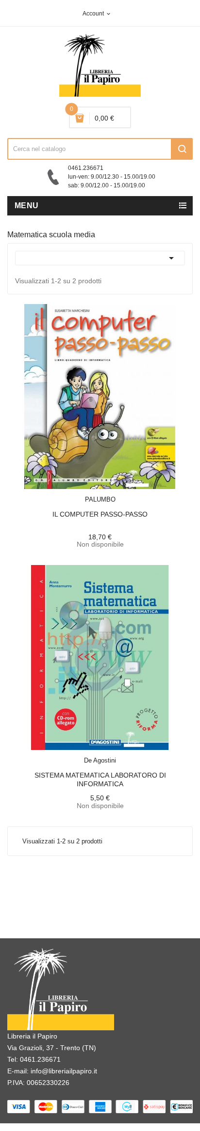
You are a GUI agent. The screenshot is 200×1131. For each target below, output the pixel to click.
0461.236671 (40, 1059)
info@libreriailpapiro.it (64, 1071)
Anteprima (78, 493)
